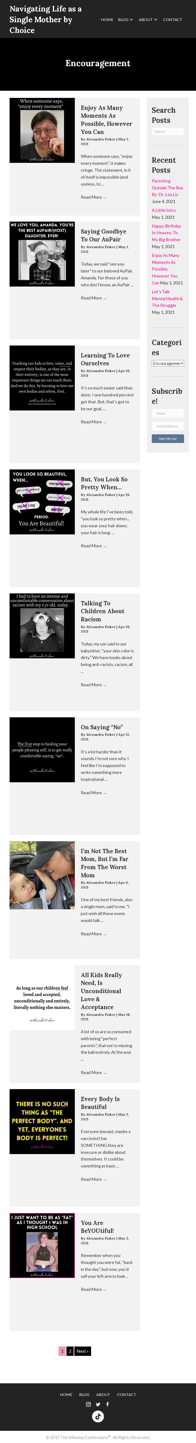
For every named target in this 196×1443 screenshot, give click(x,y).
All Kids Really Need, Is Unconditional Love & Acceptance (101, 991)
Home (66, 1394)
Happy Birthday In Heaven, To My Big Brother (166, 232)
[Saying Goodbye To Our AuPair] (42, 254)
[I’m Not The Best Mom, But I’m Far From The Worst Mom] (42, 875)
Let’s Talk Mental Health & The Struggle (167, 298)
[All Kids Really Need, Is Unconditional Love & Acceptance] (42, 997)
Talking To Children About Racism (102, 611)
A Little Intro (164, 210)
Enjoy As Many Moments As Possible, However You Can (165, 269)
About (103, 1394)
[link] (107, 19)
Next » (83, 1351)
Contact (126, 1394)
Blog (84, 1394)
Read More (94, 197)
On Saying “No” (102, 727)
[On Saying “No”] (42, 750)
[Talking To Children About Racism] (42, 626)
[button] (168, 438)
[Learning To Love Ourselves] (42, 378)
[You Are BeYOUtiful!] (42, 1245)
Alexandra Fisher (101, 139)
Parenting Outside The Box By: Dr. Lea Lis (167, 187)
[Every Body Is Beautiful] (42, 1121)
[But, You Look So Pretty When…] (42, 502)
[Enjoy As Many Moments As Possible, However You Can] (42, 130)
